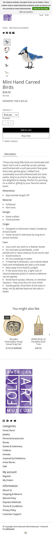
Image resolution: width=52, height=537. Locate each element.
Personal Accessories (13, 438)
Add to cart (26, 130)
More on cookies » (26, 12)
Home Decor (9, 430)
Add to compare (11, 141)
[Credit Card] (25, 533)
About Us (7, 490)
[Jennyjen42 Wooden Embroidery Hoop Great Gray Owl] (14, 325)
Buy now (26, 135)
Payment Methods (12, 502)
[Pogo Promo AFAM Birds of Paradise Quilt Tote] (38, 325)
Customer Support (12, 514)
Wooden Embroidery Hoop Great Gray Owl (14, 342)
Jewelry (6, 434)
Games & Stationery (12, 446)
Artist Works (9, 462)
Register (7, 476)
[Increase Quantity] (11, 123)
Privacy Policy (9, 510)
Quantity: (6, 118)
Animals (7, 454)
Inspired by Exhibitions (14, 458)
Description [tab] (10, 153)
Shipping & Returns (12, 494)
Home (5, 28)
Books (6, 442)
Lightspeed (9, 529)
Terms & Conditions (13, 506)
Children (7, 450)
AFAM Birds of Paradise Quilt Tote (38, 342)
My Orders (8, 480)
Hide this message (41, 9)
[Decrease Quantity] (5, 123)
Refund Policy (9, 498)
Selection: (7, 110)
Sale (5, 466)
